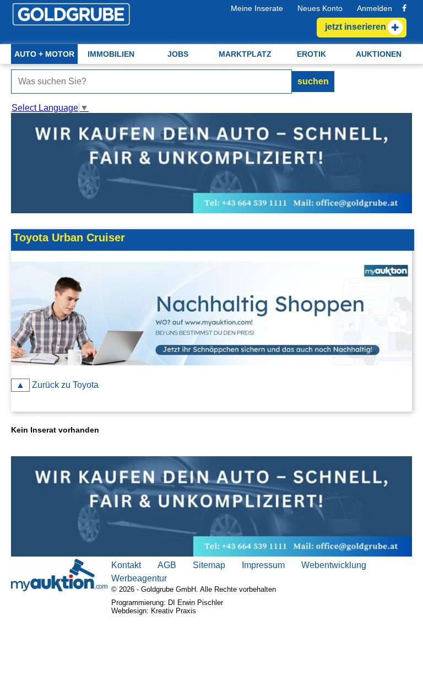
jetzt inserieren (355, 26)
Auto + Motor (44, 54)
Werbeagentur (139, 578)
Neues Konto (320, 8)
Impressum (263, 565)
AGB (167, 565)
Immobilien (111, 54)
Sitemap (209, 565)
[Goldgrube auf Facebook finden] (404, 8)
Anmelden (374, 8)
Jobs (177, 54)
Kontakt (126, 565)
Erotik (311, 54)
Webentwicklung (333, 565)
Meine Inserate (257, 8)
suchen (313, 81)
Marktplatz (245, 54)
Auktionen (379, 54)
